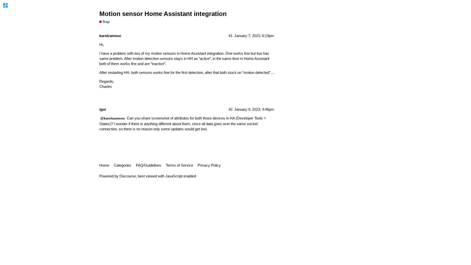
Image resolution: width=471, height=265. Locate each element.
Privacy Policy (209, 165)
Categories (122, 165)
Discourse (127, 176)
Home (104, 165)
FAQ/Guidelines (148, 165)
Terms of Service (179, 165)
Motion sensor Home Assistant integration (163, 13)
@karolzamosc (112, 118)
